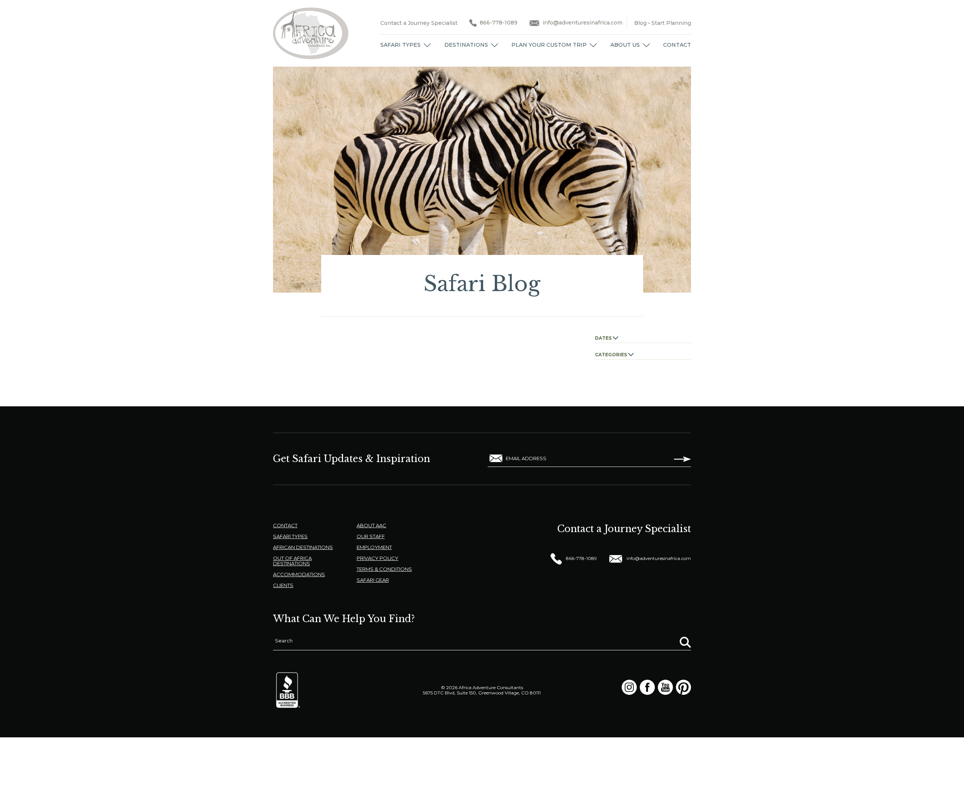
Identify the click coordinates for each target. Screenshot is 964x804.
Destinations (466, 44)
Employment (374, 547)
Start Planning (671, 23)
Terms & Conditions (384, 569)
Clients (283, 585)
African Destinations (303, 547)
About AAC (371, 525)
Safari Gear (373, 580)
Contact (677, 44)
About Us (625, 44)
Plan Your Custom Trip (549, 44)
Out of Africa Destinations (292, 560)
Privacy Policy (377, 558)
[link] (427, 45)
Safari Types (400, 44)
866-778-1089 (498, 22)
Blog (640, 23)
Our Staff (371, 536)
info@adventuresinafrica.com (582, 22)
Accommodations (299, 574)
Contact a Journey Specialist (419, 23)
